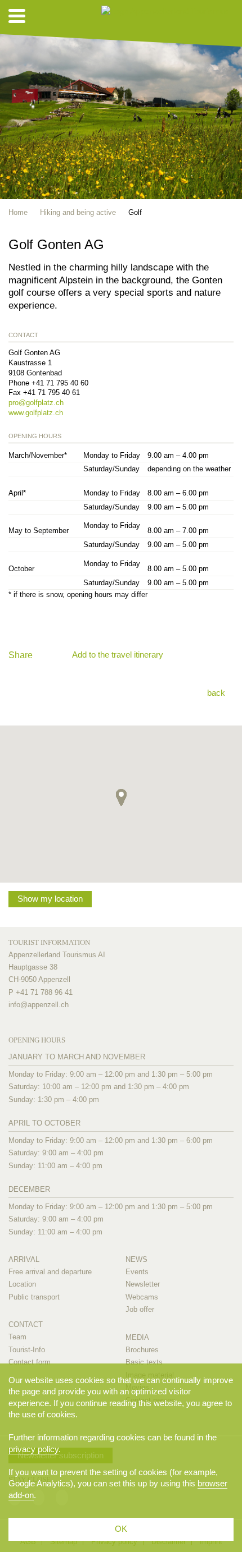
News (136, 1259)
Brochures (142, 1350)
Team (17, 1337)
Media (137, 1337)
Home (18, 212)
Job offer (140, 1309)
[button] (121, 797)
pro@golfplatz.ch (36, 402)
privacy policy (33, 1449)
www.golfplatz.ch (35, 412)
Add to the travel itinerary (117, 654)
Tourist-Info (26, 1350)
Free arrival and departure (50, 1272)
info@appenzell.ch (38, 1004)
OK (121, 1528)
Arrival (23, 1259)
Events (137, 1272)
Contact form (29, 1362)
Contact (25, 1324)
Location (22, 1284)
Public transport (34, 1297)
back (216, 692)
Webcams (142, 1297)
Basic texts (144, 1362)
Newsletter (143, 1284)
